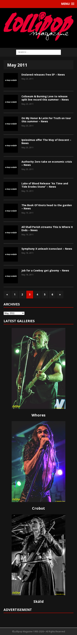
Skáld (38, 601)
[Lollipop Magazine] (38, 26)
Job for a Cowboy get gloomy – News (45, 270)
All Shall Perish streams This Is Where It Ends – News (47, 228)
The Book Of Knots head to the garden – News (46, 206)
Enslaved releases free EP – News (43, 74)
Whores (38, 415)
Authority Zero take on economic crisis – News (46, 163)
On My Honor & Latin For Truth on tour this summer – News (46, 119)
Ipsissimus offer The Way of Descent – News (46, 141)
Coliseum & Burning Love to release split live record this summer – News (45, 98)
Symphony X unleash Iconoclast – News (46, 248)
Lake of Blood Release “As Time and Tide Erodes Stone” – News (44, 185)
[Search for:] (38, 52)
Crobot (38, 508)
